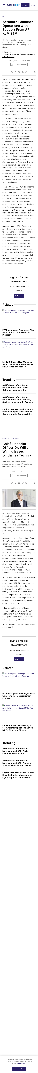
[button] (3, 5)
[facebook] (12, 72)
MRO (4, 16)
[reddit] (23, 72)
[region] (19, 1064)
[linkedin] (15, 72)
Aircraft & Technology (11, 438)
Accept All (19, 1069)
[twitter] (19, 72)
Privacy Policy (21, 1063)
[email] (26, 72)
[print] (35, 72)
